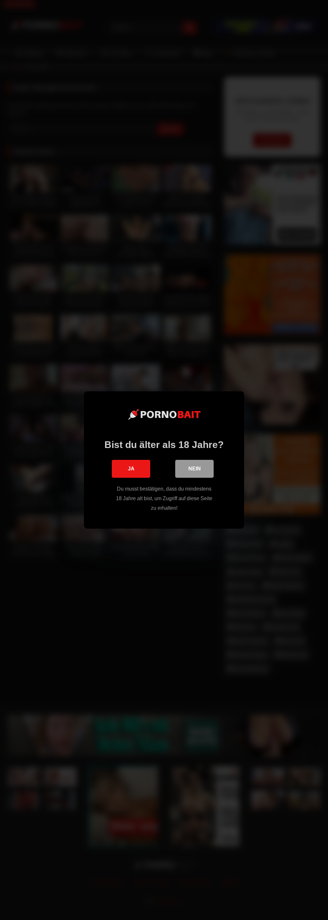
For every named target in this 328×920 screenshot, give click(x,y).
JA (131, 468)
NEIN (194, 468)
